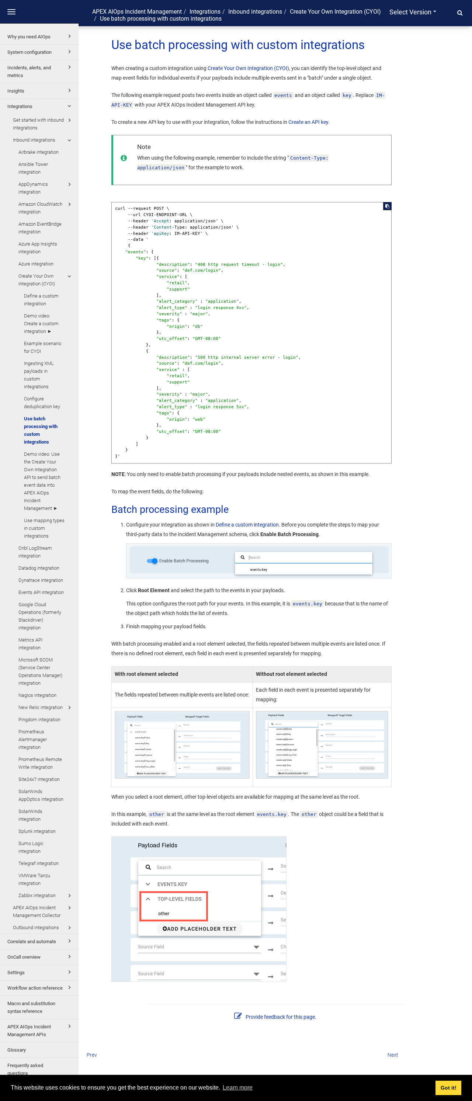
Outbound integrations (36, 927)
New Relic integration (40, 707)
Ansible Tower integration (33, 168)
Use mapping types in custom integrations (44, 528)
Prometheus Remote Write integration (40, 763)
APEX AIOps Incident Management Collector (36, 911)
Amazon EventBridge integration (40, 228)
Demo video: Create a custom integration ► (41, 323)
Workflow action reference (35, 988)
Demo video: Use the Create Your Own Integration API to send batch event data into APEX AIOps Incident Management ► (42, 481)
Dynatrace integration (40, 580)
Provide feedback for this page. (281, 1017)
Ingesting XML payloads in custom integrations (39, 375)
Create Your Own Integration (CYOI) (36, 279)
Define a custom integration (41, 299)
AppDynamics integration (33, 188)
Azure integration (35, 264)
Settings (16, 972)
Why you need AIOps (29, 36)
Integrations (19, 106)
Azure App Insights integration (37, 247)
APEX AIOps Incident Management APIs (29, 1030)
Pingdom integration (39, 719)
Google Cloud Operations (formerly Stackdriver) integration (39, 616)
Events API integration (41, 592)
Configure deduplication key (42, 402)
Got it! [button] (449, 1088)
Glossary (16, 1050)
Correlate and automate (31, 941)
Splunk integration (37, 831)
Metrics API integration (30, 643)
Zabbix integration (37, 895)
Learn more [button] (238, 1087)
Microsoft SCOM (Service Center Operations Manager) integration (40, 671)
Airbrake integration (38, 152)
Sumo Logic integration (31, 847)
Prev (92, 1055)
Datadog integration (38, 568)
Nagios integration (37, 695)
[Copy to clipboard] (387, 206)
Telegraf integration (38, 863)
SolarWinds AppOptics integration (40, 795)
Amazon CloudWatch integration (40, 208)
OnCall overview (24, 957)
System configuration (29, 52)
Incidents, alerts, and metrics (29, 71)
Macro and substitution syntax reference (31, 1007)
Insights (15, 91)
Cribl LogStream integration (35, 552)
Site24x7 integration (39, 779)
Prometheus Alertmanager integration (32, 739)
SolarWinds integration (30, 815)
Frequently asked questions (25, 1069)
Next (393, 1055)
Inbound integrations (34, 140)
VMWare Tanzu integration (34, 879)
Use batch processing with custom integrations (41, 430)
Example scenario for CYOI (42, 347)
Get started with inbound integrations (38, 124)
